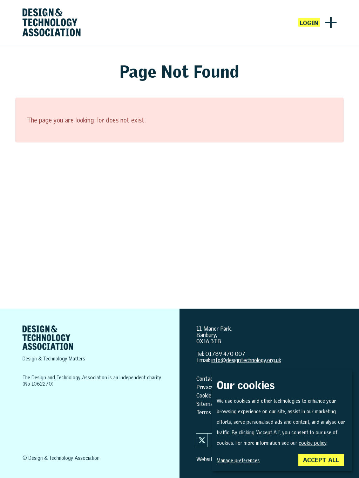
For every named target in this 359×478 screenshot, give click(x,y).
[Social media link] (202, 440)
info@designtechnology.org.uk (246, 360)
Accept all (321, 459)
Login (309, 22)
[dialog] (282, 420)
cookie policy (312, 443)
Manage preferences (238, 460)
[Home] (51, 22)
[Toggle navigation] (331, 22)
